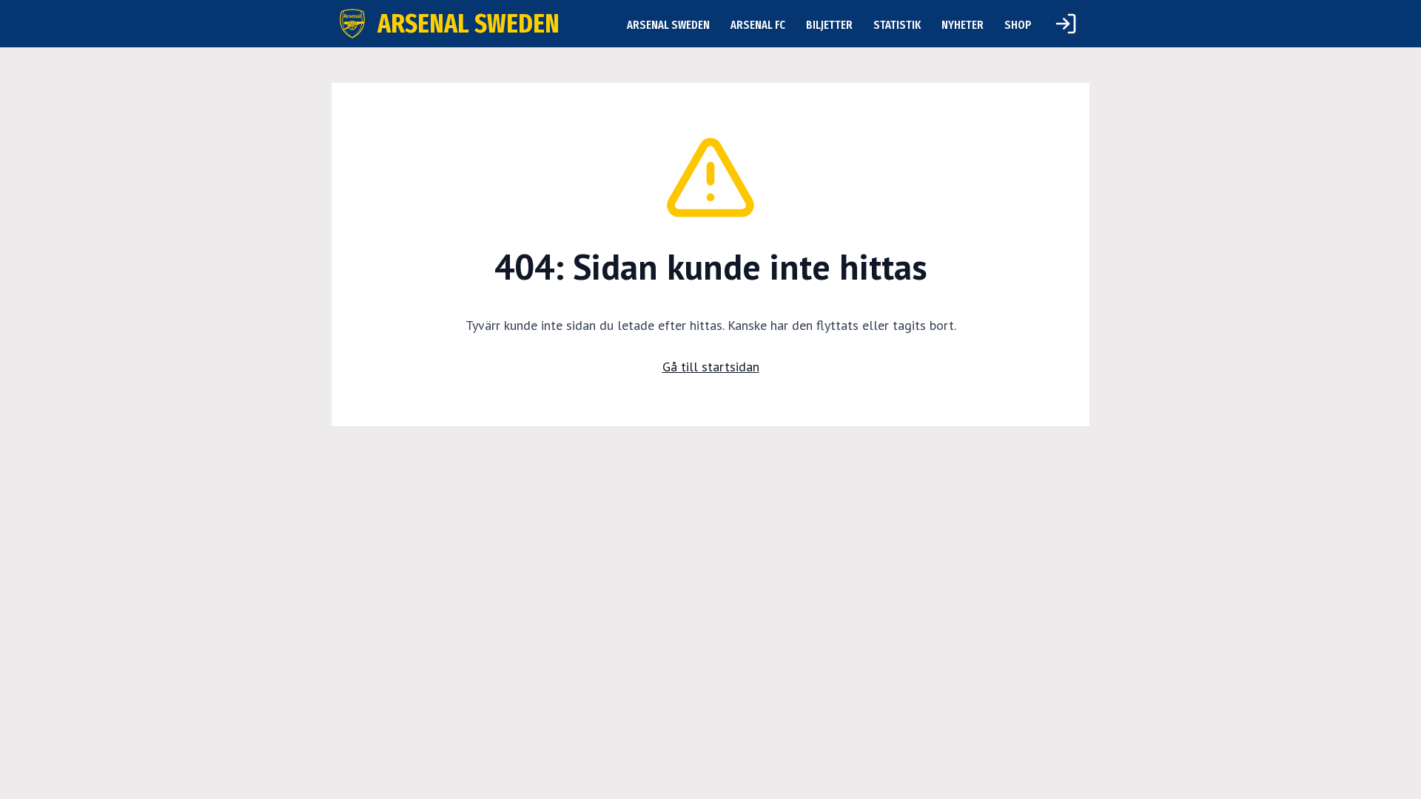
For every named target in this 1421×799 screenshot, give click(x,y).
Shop (1018, 25)
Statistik (897, 25)
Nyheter (962, 25)
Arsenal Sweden (668, 25)
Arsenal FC (757, 25)
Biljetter (829, 25)
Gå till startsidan (710, 366)
